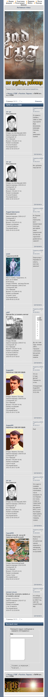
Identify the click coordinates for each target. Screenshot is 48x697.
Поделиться (36, 108)
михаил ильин (11, 592)
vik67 (8, 312)
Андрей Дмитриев (13, 212)
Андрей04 (9, 370)
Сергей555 (10, 533)
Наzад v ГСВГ (12, 93)
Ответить (38, 101)
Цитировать (38, 154)
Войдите (19, 89)
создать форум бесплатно (34, 679)
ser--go (8, 112)
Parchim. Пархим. (25, 93)
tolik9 (8, 254)
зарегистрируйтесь (31, 89)
